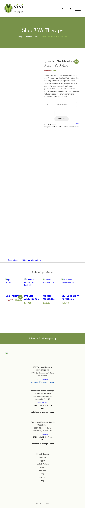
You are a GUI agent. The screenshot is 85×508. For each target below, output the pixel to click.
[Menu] (77, 8)
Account (42, 477)
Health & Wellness (42, 464)
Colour (48, 104)
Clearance (75, 127)
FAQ (42, 474)
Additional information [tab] (31, 260)
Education (42, 470)
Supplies (42, 461)
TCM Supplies (67, 127)
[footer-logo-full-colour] (13, 8)
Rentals (42, 467)
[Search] (63, 8)
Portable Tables (57, 127)
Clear (77, 123)
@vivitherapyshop (48, 338)
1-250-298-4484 (42, 379)
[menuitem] (56, 8)
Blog (42, 480)
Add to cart (61, 119)
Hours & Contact (42, 454)
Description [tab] (12, 260)
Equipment (42, 457)
